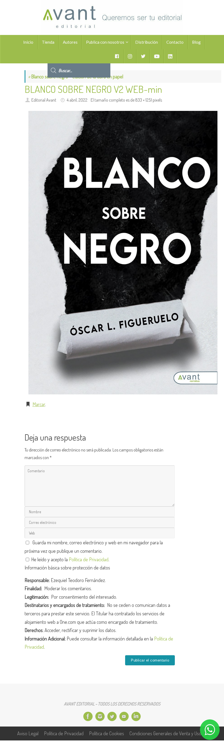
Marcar (39, 404)
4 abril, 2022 (77, 100)
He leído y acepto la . (69, 559)
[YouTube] (124, 716)
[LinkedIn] (136, 716)
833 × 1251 (143, 100)
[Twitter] (112, 716)
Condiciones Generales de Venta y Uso (165, 733)
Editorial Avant (43, 100)
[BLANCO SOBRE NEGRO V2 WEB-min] (123, 252)
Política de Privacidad (88, 559)
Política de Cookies (106, 733)
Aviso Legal (28, 733)
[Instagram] (100, 716)
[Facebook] (88, 716)
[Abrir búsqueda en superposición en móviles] (79, 56)
